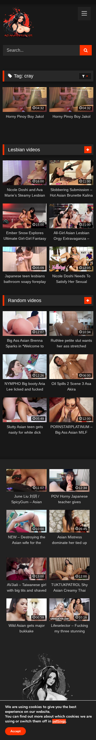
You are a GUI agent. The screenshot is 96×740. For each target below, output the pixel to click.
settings (59, 721)
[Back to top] (79, 724)
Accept (15, 731)
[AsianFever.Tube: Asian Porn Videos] (39, 24)
